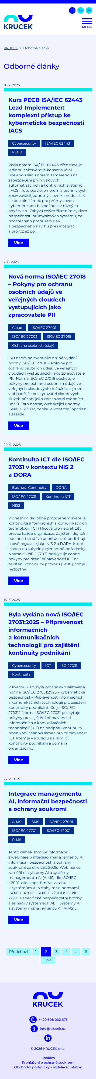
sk (89, 10)
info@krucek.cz (52, 1029)
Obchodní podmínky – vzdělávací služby (48, 1067)
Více (18, 242)
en (81, 10)
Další (48, 960)
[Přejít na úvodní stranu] (48, 22)
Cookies (48, 1058)
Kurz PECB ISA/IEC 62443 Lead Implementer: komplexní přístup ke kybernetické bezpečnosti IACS (46, 115)
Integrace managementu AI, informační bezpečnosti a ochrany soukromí (47, 801)
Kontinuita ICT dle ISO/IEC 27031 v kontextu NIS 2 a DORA (46, 467)
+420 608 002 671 (53, 1019)
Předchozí (18, 951)
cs (72, 10)
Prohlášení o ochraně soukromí (48, 1062)
